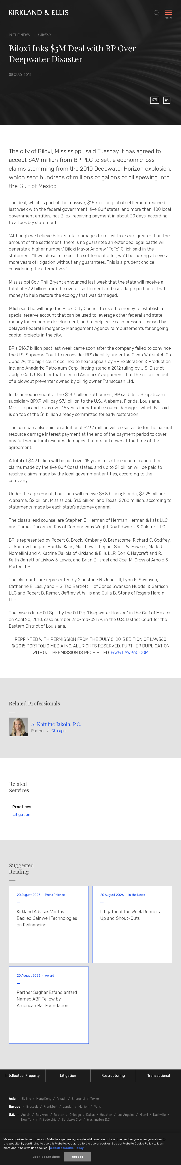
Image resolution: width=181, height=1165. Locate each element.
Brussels (32, 1107)
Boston (59, 1115)
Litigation (21, 814)
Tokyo (94, 1099)
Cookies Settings (46, 1156)
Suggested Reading (21, 868)
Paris (97, 1107)
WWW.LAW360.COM (130, 652)
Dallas (90, 1115)
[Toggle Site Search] (156, 13)
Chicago (58, 730)
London (68, 1107)
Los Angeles (126, 1115)
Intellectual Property (23, 1075)
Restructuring (113, 1075)
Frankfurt (51, 1107)
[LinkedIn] (166, 100)
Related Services (19, 787)
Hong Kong (43, 1099)
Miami (144, 1115)
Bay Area (42, 1115)
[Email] (154, 100)
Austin (25, 1115)
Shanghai (78, 1099)
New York (27, 1120)
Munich (84, 1107)
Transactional (158, 1075)
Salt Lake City (72, 1120)
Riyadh (61, 1099)
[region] (90, 1149)
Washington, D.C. (98, 1120)
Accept (77, 1156)
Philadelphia (48, 1120)
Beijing (26, 1099)
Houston (106, 1115)
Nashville (159, 1115)
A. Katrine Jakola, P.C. (56, 723)
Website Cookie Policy (67, 1148)
